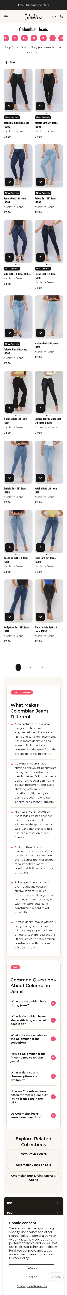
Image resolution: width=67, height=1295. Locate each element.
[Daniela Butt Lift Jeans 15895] (18, 462)
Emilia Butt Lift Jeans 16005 (45, 276)
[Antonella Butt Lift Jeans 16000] (18, 90)
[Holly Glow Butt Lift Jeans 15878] (18, 601)
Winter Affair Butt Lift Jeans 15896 (46, 629)
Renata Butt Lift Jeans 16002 (15, 200)
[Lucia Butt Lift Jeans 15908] (49, 531)
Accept (32, 1267)
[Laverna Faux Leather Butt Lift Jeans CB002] (49, 392)
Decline (31, 1277)
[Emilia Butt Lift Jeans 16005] (49, 241)
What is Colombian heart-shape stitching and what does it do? (28, 1020)
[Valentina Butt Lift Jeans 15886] (18, 531)
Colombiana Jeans (46, 427)
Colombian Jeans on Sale (33, 1164)
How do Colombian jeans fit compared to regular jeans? (28, 1057)
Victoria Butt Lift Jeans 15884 (15, 421)
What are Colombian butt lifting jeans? (28, 1003)
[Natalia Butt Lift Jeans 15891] (49, 462)
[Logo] (34, 16)
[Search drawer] (54, 16)
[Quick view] (9, 106)
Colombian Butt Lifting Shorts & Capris (33, 1177)
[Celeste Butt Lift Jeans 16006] (18, 317)
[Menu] (5, 16)
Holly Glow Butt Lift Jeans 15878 (17, 629)
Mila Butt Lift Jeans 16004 (17, 274)
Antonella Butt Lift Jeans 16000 (16, 125)
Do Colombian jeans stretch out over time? (26, 1115)
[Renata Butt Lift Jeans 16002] (18, 166)
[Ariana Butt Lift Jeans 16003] (49, 166)
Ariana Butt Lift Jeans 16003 (46, 200)
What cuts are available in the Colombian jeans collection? (29, 1039)
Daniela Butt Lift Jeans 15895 (15, 490)
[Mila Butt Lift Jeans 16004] (18, 241)
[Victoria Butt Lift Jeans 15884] (18, 392)
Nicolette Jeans (13, 131)
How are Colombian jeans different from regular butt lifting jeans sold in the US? (29, 1097)
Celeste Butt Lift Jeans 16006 (15, 351)
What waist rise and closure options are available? (24, 1076)
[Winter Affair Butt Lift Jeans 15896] (49, 601)
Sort (12, 62)
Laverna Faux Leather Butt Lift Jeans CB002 (48, 421)
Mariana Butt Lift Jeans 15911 (46, 345)
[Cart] (61, 16)
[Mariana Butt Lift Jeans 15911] (49, 317)
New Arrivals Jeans (34, 1154)
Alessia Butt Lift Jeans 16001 (46, 125)
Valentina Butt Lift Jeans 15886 (16, 560)
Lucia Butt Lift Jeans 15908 (45, 560)
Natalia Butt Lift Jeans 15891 (46, 490)
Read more (33, 52)
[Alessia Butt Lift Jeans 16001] (49, 90)
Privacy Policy (19, 1258)
